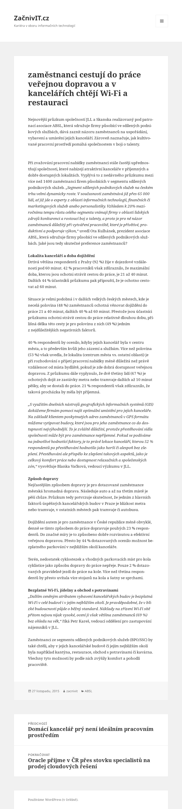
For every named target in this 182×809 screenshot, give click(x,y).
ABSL (88, 691)
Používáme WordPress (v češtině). (53, 799)
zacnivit (72, 691)
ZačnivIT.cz (31, 17)
